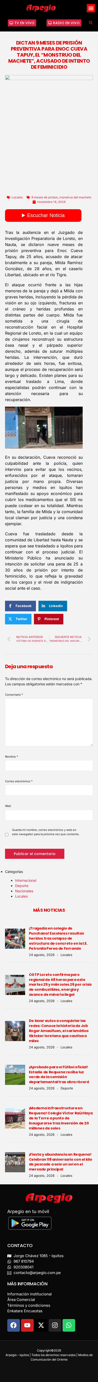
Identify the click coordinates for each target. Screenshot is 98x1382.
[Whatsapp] (69, 1325)
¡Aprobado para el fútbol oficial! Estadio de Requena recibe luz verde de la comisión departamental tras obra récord (59, 1075)
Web (8, 806)
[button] (91, 8)
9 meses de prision (44, 197)
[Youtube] (27, 1325)
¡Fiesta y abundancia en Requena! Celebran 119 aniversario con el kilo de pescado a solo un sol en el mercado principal (60, 1162)
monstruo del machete (75, 197)
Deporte (21, 885)
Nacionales (24, 891)
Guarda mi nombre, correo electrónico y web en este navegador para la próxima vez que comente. (45, 832)
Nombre (11, 756)
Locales (17, 197)
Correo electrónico (19, 781)
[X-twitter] (41, 1325)
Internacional (25, 880)
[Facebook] (13, 1325)
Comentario (14, 694)
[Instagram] (55, 1325)
